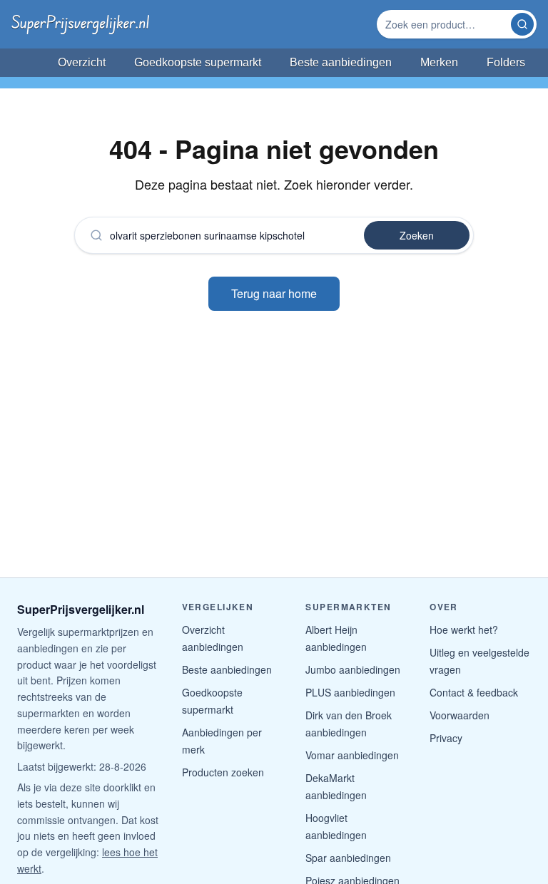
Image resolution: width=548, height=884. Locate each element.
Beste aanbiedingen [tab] (341, 62)
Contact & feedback (474, 692)
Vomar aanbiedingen (352, 755)
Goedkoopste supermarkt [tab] (197, 62)
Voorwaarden (459, 715)
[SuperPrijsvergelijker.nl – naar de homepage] (80, 24)
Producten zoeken (223, 772)
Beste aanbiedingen (227, 669)
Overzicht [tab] (82, 62)
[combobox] (445, 24)
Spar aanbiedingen (348, 857)
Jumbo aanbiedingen (352, 669)
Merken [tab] (439, 62)
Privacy (446, 738)
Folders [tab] (506, 62)
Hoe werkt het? (464, 629)
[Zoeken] (522, 24)
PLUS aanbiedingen (350, 692)
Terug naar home (274, 293)
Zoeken (417, 235)
